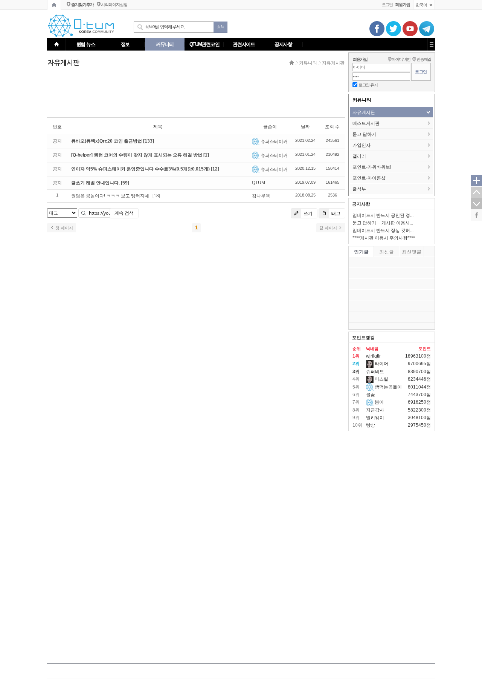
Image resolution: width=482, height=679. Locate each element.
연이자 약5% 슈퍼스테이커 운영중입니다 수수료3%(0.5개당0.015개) (141, 169)
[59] (125, 183)
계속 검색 (124, 213)
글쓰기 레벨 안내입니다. (96, 183)
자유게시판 (333, 63)
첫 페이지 (63, 228)
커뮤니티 (308, 63)
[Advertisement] (194, 93)
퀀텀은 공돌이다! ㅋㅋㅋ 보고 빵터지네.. (111, 195)
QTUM (258, 182)
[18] (156, 195)
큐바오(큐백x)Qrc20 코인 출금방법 (107, 141)
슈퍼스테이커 (274, 141)
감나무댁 (261, 195)
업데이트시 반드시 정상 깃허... (382, 230)
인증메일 (423, 59)
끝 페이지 (328, 228)
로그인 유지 (367, 85)
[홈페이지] (54, 5)
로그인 (387, 4)
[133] (148, 141)
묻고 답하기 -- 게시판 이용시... (382, 223)
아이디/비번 (401, 59)
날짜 (305, 126)
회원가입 (360, 59)
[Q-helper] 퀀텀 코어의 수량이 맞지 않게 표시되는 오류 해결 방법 (137, 155)
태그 (335, 213)
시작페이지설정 (114, 4)
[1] (206, 155)
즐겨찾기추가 (82, 4)
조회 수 (332, 126)
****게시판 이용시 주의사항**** (383, 238)
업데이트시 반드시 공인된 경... (382, 215)
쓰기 (307, 213)
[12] (215, 169)
